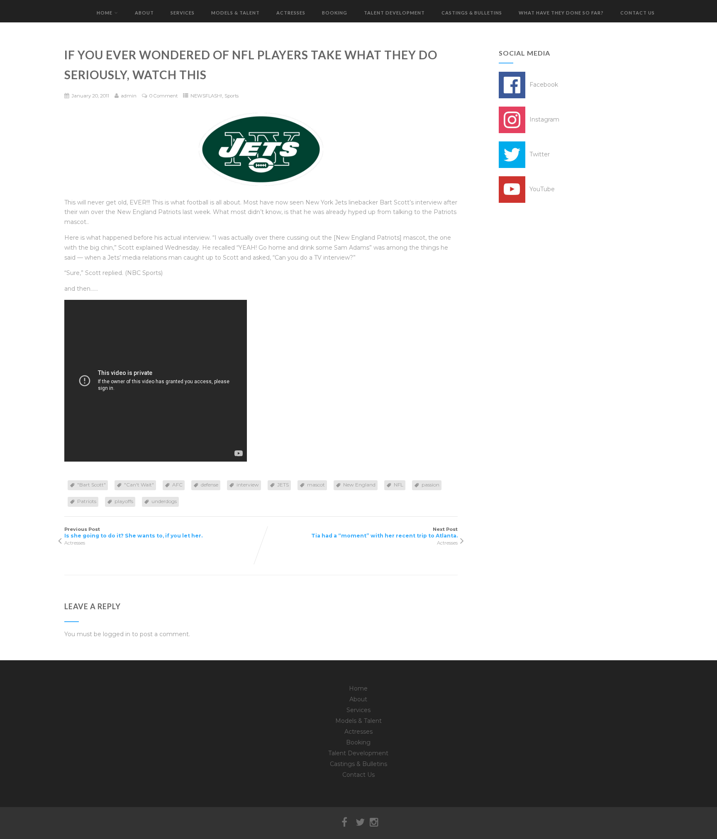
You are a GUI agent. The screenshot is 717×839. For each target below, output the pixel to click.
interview (248, 485)
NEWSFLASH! (206, 96)
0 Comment (163, 96)
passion (430, 485)
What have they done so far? (561, 12)
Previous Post (133, 532)
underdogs (164, 501)
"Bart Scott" (91, 485)
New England (359, 485)
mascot (316, 485)
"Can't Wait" (139, 485)
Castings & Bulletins (471, 12)
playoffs (124, 501)
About (144, 12)
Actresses (290, 12)
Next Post (384, 532)
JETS (283, 485)
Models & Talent (235, 12)
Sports (231, 96)
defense (209, 485)
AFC (177, 485)
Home (104, 12)
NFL (398, 485)
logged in (116, 634)
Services (183, 12)
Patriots (86, 501)
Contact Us (637, 12)
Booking (334, 12)
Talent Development (394, 12)
